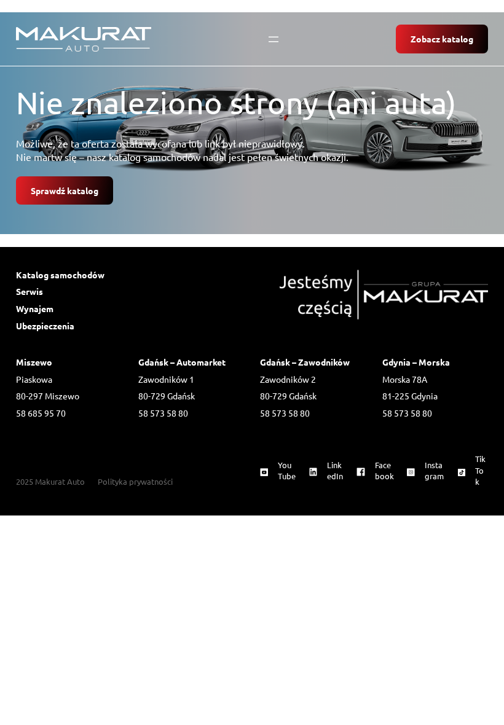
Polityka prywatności (135, 481)
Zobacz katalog (442, 38)
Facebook (384, 470)
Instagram (434, 470)
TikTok (480, 469)
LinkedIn (335, 470)
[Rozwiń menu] (273, 39)
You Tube (287, 470)
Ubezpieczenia (45, 325)
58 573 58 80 (163, 412)
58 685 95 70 (41, 412)
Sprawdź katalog (64, 190)
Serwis (29, 291)
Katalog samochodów (60, 274)
